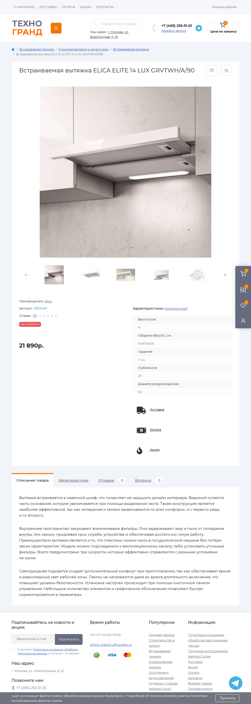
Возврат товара (200, 683)
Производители (200, 689)
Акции (85, 7)
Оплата (68, 7)
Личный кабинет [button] (224, 7)
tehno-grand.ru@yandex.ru (111, 645)
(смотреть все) (176, 308)
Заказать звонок (173, 31)
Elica (48, 301)
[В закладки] (211, 70)
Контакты (105, 7)
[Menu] (56, 28)
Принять (227, 698)
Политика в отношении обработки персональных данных (208, 640)
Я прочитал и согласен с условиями (48, 651)
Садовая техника (162, 635)
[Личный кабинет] (243, 320)
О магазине (24, 7)
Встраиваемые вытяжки (131, 49)
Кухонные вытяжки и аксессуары (83, 49)
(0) (35, 316)
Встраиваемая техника (36, 49)
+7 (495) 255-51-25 (176, 25)
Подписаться (69, 639)
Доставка (48, 7)
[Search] (95, 24)
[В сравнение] (226, 70)
